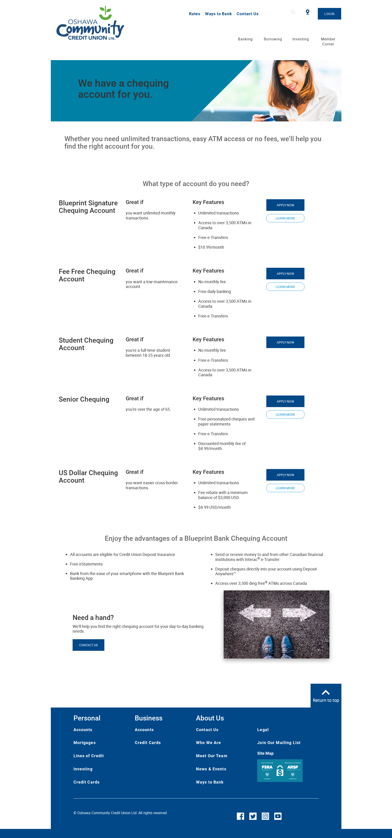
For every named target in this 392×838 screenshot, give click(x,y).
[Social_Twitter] (253, 815)
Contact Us (247, 13)
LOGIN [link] (329, 14)
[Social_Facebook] (240, 815)
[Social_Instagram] (265, 815)
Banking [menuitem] (245, 39)
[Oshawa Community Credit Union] (108, 23)
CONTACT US (88, 645)
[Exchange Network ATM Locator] (308, 11)
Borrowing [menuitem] (273, 39)
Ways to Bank (218, 13)
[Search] (293, 12)
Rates (194, 13)
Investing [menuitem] (300, 39)
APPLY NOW (285, 205)
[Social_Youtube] (278, 815)
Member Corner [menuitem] (328, 42)
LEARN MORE (285, 218)
